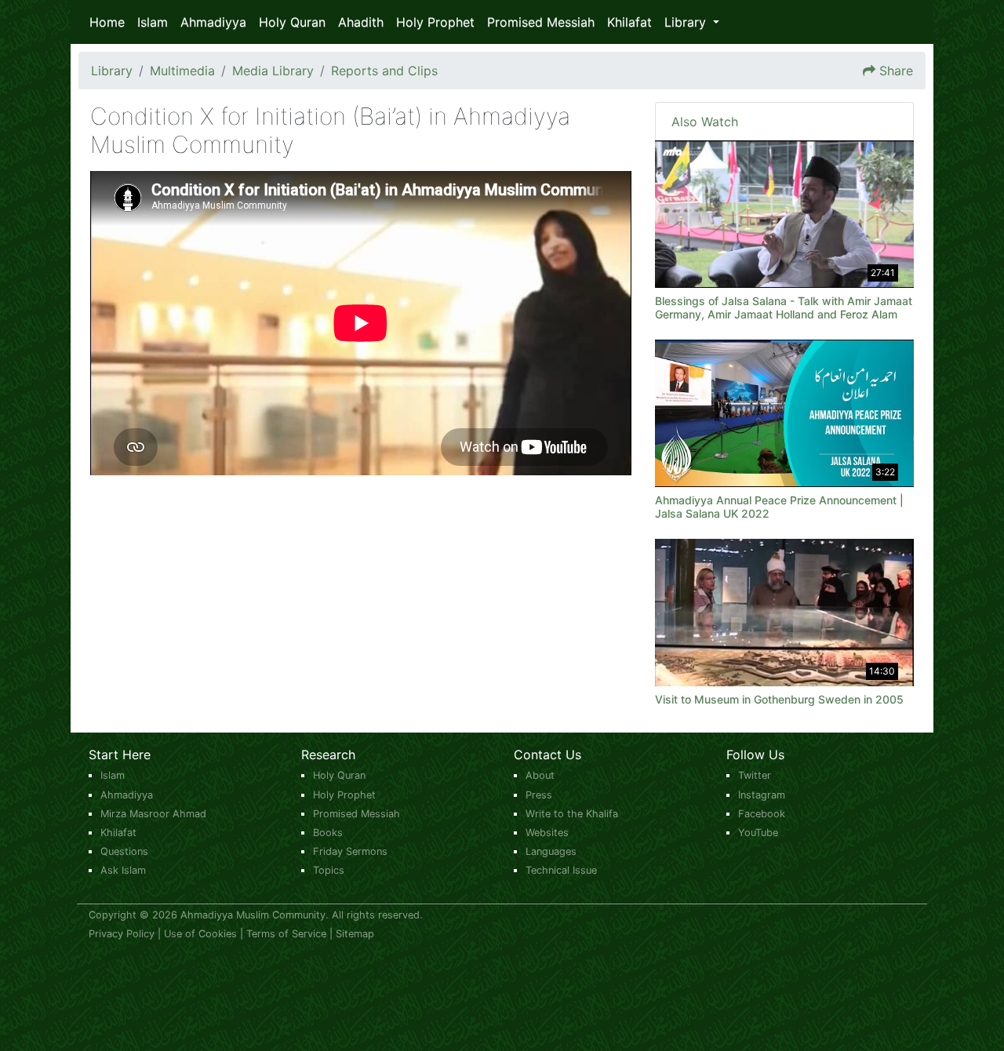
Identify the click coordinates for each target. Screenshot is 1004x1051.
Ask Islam (123, 870)
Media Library (273, 70)
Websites (547, 832)
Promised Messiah (541, 22)
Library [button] (687, 22)
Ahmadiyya (213, 22)
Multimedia (182, 70)
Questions (124, 851)
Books (328, 832)
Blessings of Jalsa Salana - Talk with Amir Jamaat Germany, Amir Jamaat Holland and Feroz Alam (783, 307)
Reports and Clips (384, 70)
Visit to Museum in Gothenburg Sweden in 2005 (779, 699)
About (540, 775)
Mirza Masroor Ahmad (153, 814)
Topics (328, 870)
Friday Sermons (350, 851)
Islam (152, 22)
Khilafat (629, 22)
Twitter (754, 775)
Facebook (761, 814)
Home (107, 22)
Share (896, 70)
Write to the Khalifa (572, 814)
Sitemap (355, 934)
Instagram (761, 795)
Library (112, 70)
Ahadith (361, 22)
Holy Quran (292, 22)
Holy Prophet (435, 22)
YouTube (758, 832)
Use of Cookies (200, 934)
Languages (551, 851)
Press (539, 795)
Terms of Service (286, 934)
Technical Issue (561, 870)
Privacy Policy (122, 934)
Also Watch (704, 121)
